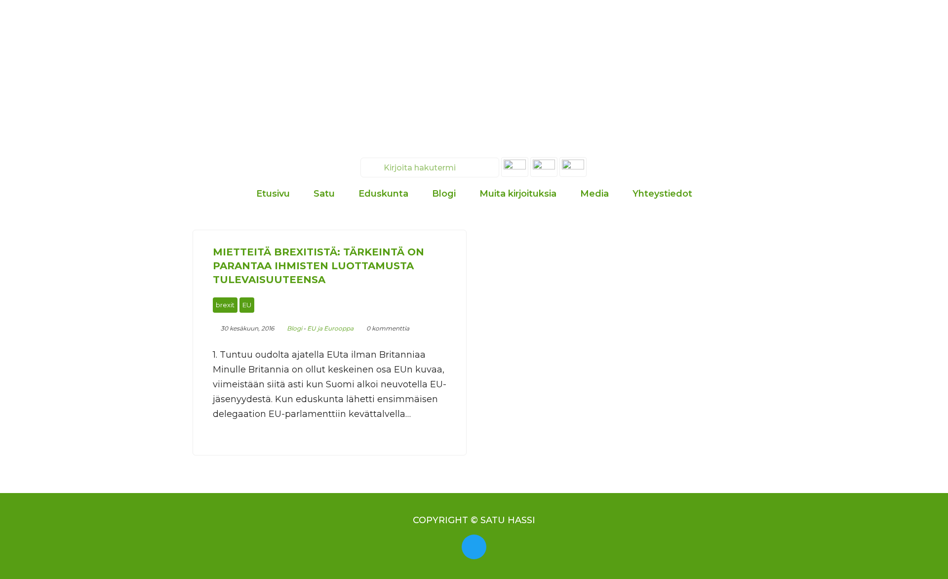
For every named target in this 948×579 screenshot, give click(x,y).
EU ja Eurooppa (330, 328)
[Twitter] (474, 547)
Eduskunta (383, 193)
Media (594, 193)
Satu (324, 193)
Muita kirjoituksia (517, 193)
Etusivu (273, 193)
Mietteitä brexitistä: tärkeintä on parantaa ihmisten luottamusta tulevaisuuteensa (318, 266)
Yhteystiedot (662, 193)
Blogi (444, 193)
